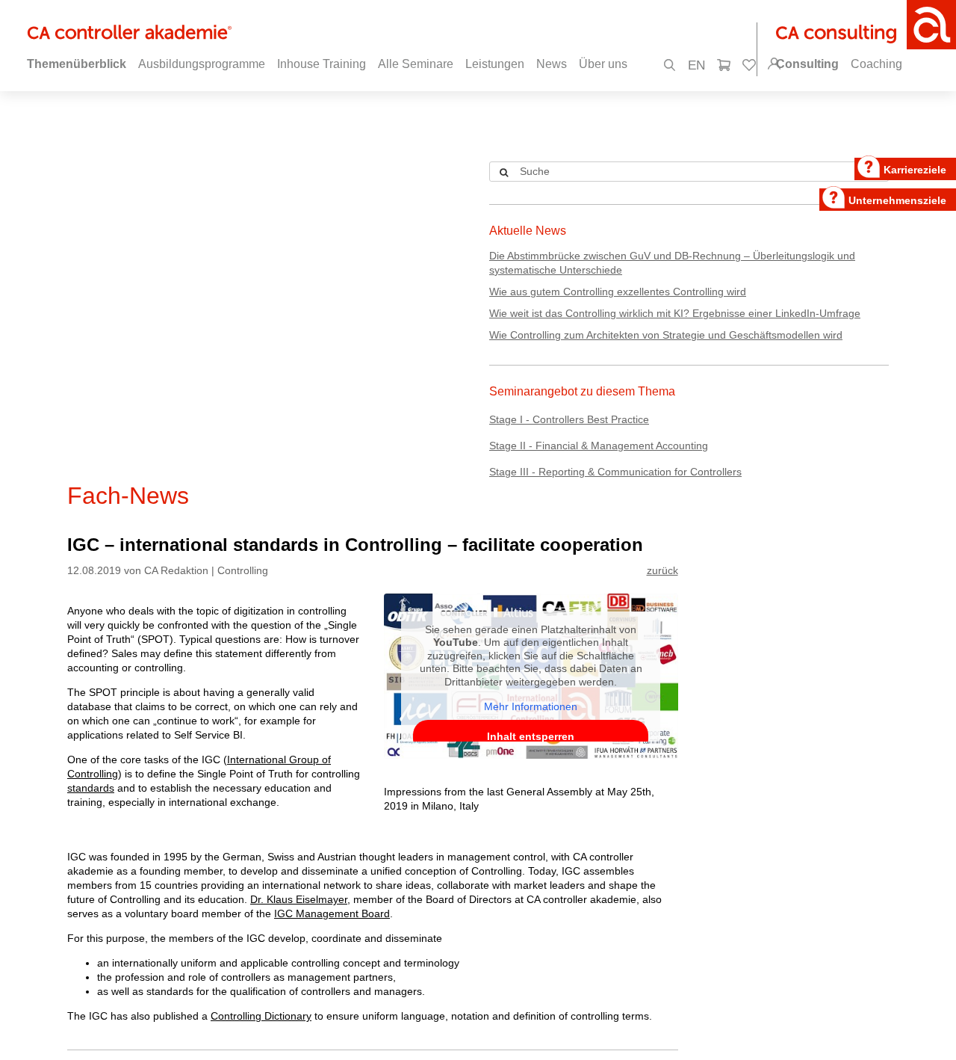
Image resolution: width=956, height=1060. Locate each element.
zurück (662, 570)
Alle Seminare (415, 64)
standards (90, 788)
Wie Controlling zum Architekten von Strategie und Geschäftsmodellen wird (665, 335)
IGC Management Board (332, 913)
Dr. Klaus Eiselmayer (298, 899)
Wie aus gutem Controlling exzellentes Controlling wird (617, 292)
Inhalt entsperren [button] (530, 736)
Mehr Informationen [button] (530, 706)
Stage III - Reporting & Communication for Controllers (615, 472)
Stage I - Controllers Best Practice (569, 419)
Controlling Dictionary (261, 1016)
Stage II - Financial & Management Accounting (598, 446)
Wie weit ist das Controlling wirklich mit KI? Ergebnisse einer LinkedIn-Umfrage (674, 313)
